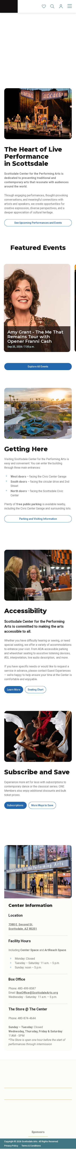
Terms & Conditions (31, 1146)
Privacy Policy (11, 1146)
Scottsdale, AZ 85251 (22, 928)
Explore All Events (38, 366)
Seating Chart (35, 689)
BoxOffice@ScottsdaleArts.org (37, 992)
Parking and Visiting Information (38, 518)
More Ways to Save (42, 805)
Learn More (13, 689)
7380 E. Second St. (20, 924)
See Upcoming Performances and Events (38, 222)
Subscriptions (15, 805)
